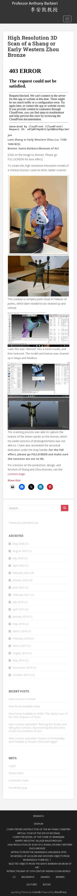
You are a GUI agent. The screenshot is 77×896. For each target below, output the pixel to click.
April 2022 (19, 565)
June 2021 (19, 587)
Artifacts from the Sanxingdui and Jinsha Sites (38, 852)
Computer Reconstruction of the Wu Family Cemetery (39, 829)
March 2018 (20, 631)
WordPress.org (18, 787)
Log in (12, 766)
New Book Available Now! (24, 706)
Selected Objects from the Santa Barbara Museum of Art (40, 865)
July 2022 (18, 558)
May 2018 (19, 624)
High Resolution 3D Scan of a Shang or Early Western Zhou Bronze (40, 846)
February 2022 (21, 573)
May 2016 (19, 660)
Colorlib (36, 892)
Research (38, 816)
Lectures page (16, 474)
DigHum (38, 823)
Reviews (60, 877)
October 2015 (21, 675)
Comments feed (18, 780)
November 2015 (22, 667)
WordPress (60, 892)
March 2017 (20, 646)
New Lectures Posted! (22, 699)
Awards (45, 877)
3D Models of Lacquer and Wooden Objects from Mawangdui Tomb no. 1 (40, 857)
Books (47, 884)
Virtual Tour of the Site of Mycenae (38, 833)
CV (14, 877)
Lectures (32, 884)
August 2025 (20, 551)
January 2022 (20, 580)
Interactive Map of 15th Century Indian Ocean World (38, 871)
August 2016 (20, 653)
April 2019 (19, 609)
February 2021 (21, 594)
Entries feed (16, 773)
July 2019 (18, 602)
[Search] (64, 508)
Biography (28, 877)
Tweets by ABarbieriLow (23, 522)
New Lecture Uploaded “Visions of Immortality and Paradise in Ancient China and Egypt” (37, 740)
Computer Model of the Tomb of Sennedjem (38, 837)
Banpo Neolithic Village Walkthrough (38, 840)
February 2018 (21, 638)
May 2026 (19, 543)
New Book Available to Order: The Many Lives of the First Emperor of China (38, 715)
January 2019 (20, 616)
